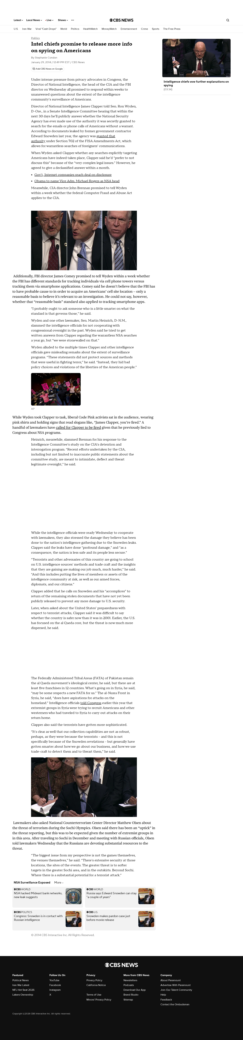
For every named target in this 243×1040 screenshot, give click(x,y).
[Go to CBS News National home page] (121, 20)
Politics (75, 29)
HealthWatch (90, 29)
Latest (18, 20)
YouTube (54, 980)
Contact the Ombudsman (175, 1004)
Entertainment (129, 29)
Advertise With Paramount (176, 985)
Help (163, 994)
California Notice (96, 985)
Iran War (27, 29)
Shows (62, 20)
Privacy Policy (94, 980)
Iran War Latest (20, 985)
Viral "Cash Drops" (46, 29)
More (58, 882)
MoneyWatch (109, 29)
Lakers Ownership (22, 994)
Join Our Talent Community (176, 990)
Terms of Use (93, 994)
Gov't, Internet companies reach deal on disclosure (73, 175)
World (63, 29)
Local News (33, 20)
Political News (20, 980)
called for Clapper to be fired (78, 427)
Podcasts (128, 985)
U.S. (16, 29)
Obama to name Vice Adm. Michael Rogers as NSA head (77, 181)
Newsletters (130, 980)
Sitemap (128, 999)
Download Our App (134, 990)
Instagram (55, 990)
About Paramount (171, 980)
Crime (144, 29)
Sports (155, 29)
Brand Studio (130, 994)
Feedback (166, 999)
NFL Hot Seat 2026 (23, 990)
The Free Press (171, 29)
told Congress (90, 703)
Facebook (55, 985)
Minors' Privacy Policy (98, 999)
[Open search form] (227, 20)
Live (49, 20)
